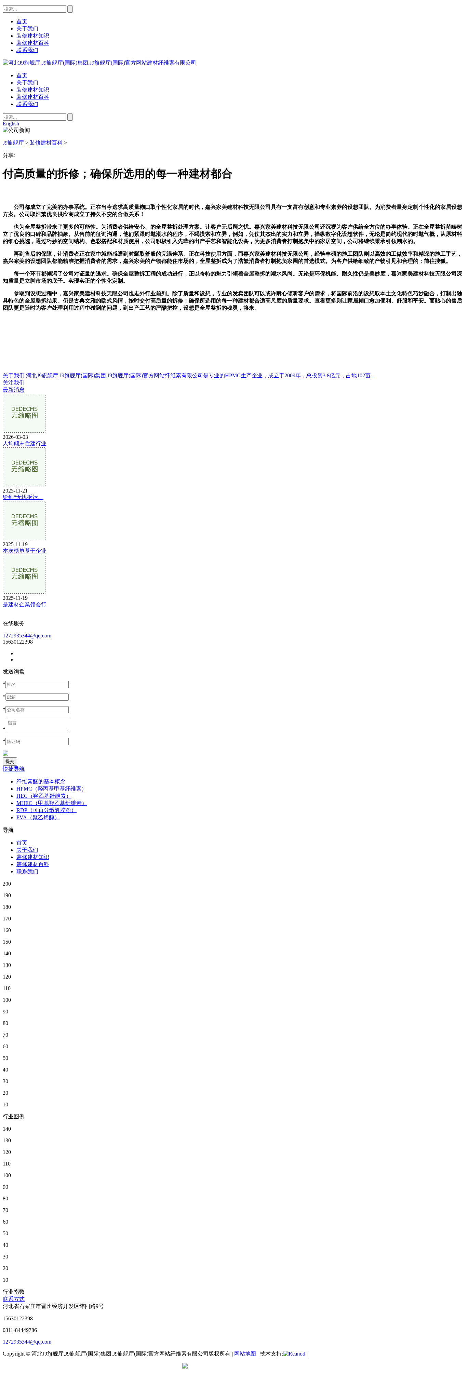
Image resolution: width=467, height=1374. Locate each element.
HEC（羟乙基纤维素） (43, 796)
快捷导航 (14, 769)
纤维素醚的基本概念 (41, 781)
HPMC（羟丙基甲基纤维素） (51, 789)
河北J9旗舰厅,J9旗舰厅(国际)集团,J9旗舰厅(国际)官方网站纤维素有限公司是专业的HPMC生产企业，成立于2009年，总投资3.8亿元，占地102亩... (200, 375)
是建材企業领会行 (24, 604)
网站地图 (245, 1354)
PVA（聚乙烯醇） (38, 817)
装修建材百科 (32, 97)
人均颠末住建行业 (24, 443)
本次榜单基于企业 (24, 551)
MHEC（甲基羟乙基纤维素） (51, 803)
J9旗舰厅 (13, 143)
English (11, 123)
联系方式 (14, 1299)
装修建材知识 (32, 90)
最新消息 (14, 390)
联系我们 (27, 104)
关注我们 (14, 383)
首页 (21, 75)
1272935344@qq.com (27, 635)
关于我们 (27, 82)
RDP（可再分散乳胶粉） (46, 810)
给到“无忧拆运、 (23, 497)
